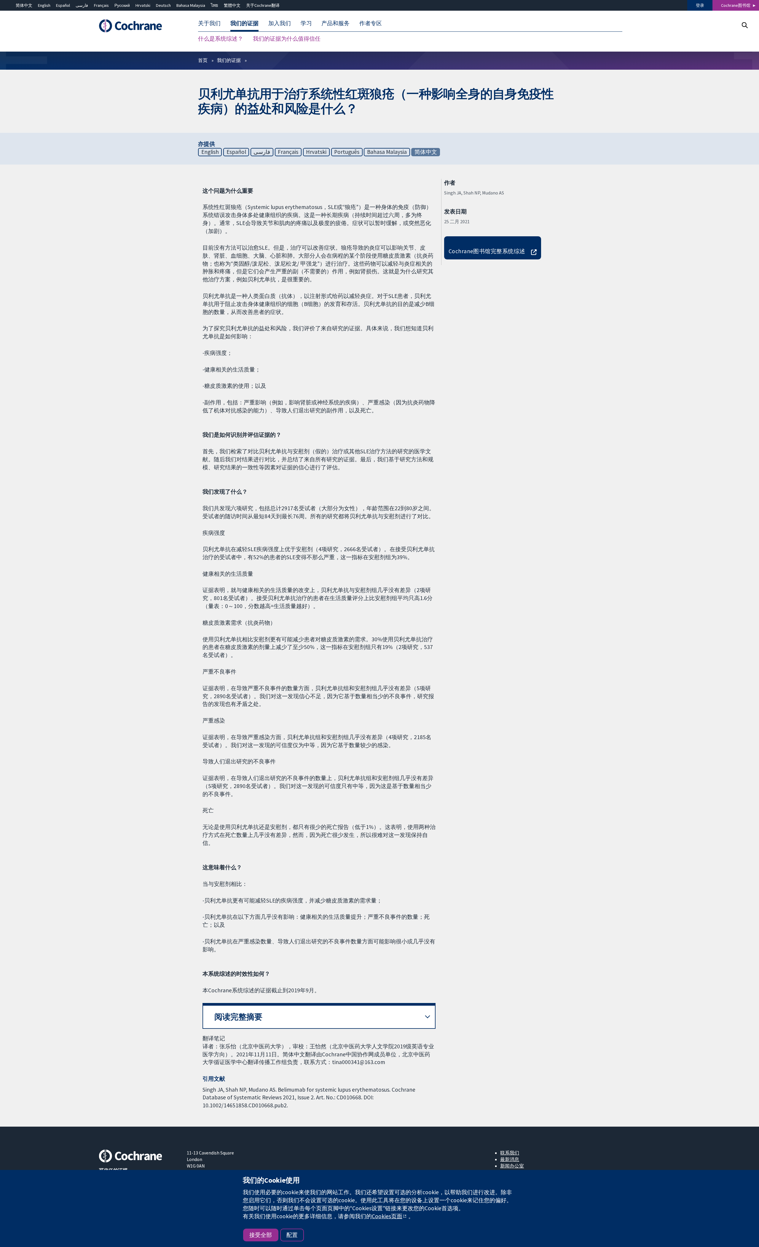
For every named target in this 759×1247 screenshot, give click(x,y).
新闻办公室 (512, 1166)
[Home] (138, 25)
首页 (203, 60)
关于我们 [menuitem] (209, 23)
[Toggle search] (744, 25)
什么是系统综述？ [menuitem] (220, 38)
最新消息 (509, 1159)
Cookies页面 (387, 1216)
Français (101, 5)
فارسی (82, 5)
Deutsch (163, 5)
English (44, 5)
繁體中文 (232, 5)
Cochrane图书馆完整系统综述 (487, 251)
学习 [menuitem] (306, 23)
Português (346, 151)
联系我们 (509, 1153)
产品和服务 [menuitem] (335, 23)
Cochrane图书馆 (735, 5)
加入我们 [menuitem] (279, 23)
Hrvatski (142, 5)
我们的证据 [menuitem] (244, 23)
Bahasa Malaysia (190, 5)
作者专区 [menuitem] (370, 23)
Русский (122, 5)
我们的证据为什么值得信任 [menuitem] (286, 38)
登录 (700, 5)
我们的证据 (229, 60)
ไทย (214, 5)
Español (63, 5)
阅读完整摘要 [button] (238, 1017)
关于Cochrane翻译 (263, 5)
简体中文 (24, 5)
